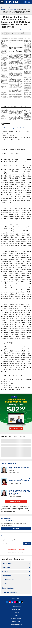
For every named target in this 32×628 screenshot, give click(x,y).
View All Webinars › (16, 501)
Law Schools (6, 576)
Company (16, 612)
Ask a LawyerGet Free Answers (7, 519)
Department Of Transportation (9, 7)
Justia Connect (16, 606)
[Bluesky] (20, 602)
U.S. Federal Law (8, 580)
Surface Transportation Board (9, 9)
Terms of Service (16, 618)
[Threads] (17, 602)
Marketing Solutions (9, 592)
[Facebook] (12, 602)
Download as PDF (25, 30)
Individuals (6, 567)
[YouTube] (10, 602)
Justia (2, 6)
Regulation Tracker (10, 6)
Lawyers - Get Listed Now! (16, 549)
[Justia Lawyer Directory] (25, 602)
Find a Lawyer (6, 536)
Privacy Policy (16, 621)
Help (16, 615)
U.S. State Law (7, 584)
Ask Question (16, 528)
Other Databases (8, 588)
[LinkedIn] (7, 602)
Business (5, 572)
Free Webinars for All (9, 463)
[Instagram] (15, 602)
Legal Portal (16, 609)
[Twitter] (22, 602)
